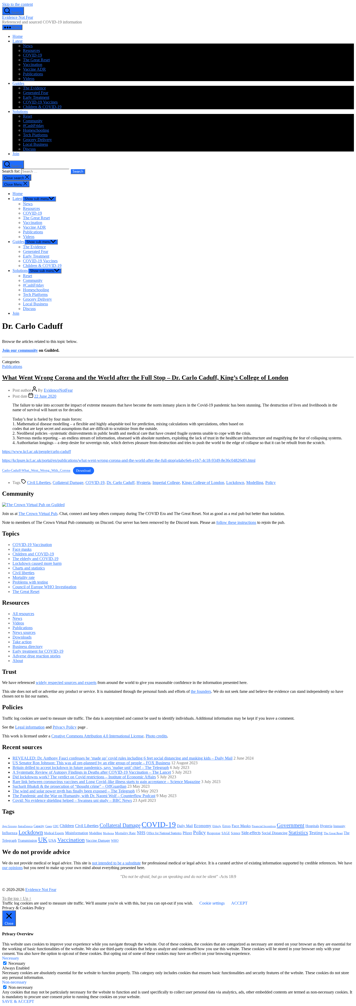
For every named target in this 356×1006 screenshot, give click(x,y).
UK (42, 839)
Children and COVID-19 (33, 554)
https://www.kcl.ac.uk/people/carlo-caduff (36, 451)
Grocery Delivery (37, 139)
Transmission (27, 840)
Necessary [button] (10, 958)
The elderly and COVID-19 (35, 558)
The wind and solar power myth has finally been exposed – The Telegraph (74, 791)
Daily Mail (185, 826)
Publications (33, 74)
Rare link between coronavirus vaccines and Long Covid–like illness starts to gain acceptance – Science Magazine (106, 781)
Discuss (29, 149)
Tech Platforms (35, 135)
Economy (202, 825)
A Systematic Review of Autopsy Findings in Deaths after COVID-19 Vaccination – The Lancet (92, 772)
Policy (270, 482)
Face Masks (241, 825)
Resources (31, 50)
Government (290, 825)
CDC (56, 826)
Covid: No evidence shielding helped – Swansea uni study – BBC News (72, 800)
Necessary (16, 963)
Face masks (22, 549)
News (28, 46)
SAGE (226, 833)
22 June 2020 (45, 396)
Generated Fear (35, 92)
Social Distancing (274, 833)
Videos (28, 78)
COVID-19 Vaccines (40, 102)
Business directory (28, 646)
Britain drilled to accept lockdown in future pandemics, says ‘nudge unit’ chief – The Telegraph (91, 767)
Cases (48, 826)
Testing (316, 832)
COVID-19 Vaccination (32, 544)
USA (52, 840)
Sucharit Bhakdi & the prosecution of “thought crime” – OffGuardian (69, 786)
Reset (27, 116)
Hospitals (312, 826)
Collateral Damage (68, 482)
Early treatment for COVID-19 (38, 651)
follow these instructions (236, 522)
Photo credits (156, 736)
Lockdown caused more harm (37, 563)
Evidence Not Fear (17, 17)
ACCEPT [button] (239, 903)
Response (213, 833)
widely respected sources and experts (66, 682)
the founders (201, 691)
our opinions (12, 867)
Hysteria (143, 482)
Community (32, 121)
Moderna (108, 833)
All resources (23, 613)
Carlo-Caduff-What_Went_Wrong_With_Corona (36, 470)
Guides (18, 83)
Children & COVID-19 (42, 107)
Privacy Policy (65, 727)
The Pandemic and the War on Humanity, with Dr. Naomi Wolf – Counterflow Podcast (84, 795)
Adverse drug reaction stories (36, 656)
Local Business (35, 144)
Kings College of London (203, 482)
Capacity (39, 826)
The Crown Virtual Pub (38, 513)
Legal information (30, 727)
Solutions (20, 111)
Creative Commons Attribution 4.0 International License (97, 736)
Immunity (339, 826)
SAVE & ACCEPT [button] (18, 1001)
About (18, 660)
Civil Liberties (39, 482)
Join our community (20, 350)
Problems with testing (30, 582)
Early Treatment (36, 97)
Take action (22, 642)
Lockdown (235, 482)
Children (67, 825)
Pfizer (187, 833)
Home (18, 36)
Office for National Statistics (164, 833)
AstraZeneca (25, 826)
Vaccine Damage (98, 840)
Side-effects (251, 833)
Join (16, 153)
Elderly (216, 826)
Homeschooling (36, 130)
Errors (226, 826)
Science (235, 833)
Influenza (9, 833)
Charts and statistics (29, 568)
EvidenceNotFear (58, 390)
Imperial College (166, 482)
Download (83, 470)
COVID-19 (32, 55)
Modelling (254, 482)
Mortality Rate (125, 833)
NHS (141, 833)
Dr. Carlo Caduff (120, 482)
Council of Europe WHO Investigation (44, 587)
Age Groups (9, 826)
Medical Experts (54, 833)
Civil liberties (23, 573)
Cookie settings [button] (212, 903)
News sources (24, 632)
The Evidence (34, 88)
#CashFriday (33, 125)
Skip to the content (17, 4)
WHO (115, 841)
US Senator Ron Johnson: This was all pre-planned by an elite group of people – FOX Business (91, 763)
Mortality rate (24, 577)
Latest (17, 41)
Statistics (298, 832)
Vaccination (32, 64)
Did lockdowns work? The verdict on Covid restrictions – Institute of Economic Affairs (84, 777)
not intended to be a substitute (116, 863)
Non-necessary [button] (14, 982)
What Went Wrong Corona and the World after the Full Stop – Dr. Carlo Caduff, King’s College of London (145, 377)
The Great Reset (36, 60)
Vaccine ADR (34, 69)
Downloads (22, 637)
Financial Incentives (264, 826)
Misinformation (76, 833)
